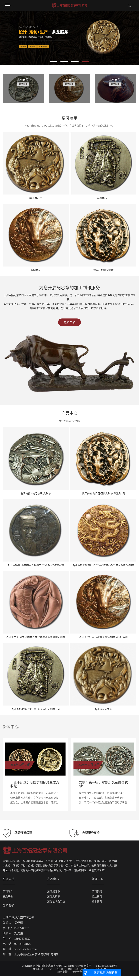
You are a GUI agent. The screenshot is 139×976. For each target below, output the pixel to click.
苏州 (76, 969)
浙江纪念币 (53, 891)
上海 (56, 969)
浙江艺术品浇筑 (56, 901)
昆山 (70, 969)
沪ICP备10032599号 (106, 965)
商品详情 (23, 84)
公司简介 (8, 891)
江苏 (49, 969)
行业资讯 (97, 896)
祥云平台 (76, 971)
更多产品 (69, 322)
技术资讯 (97, 901)
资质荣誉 (8, 896)
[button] (53, 61)
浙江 (63, 969)
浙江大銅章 (53, 896)
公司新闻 (97, 891)
